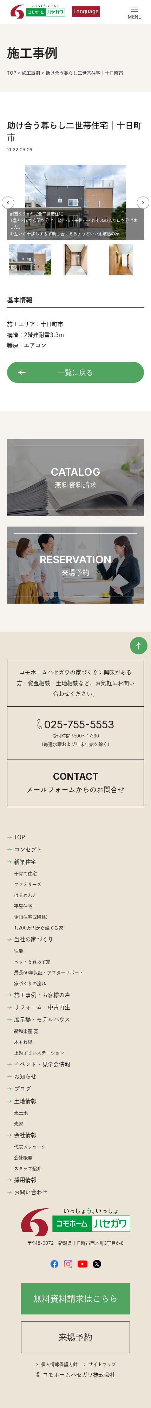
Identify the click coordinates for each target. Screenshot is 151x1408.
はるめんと (25, 895)
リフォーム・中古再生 (42, 1007)
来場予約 (75, 1337)
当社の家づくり (33, 939)
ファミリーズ (27, 884)
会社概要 (23, 1157)
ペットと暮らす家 (32, 962)
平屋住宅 (23, 906)
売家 (18, 1123)
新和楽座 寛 (26, 1031)
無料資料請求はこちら (75, 1298)
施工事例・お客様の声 (42, 995)
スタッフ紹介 (27, 1168)
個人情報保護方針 (59, 1364)
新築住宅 (25, 862)
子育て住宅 (25, 873)
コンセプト (28, 849)
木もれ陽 (23, 1042)
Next (143, 203)
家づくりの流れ (30, 983)
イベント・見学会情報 (42, 1064)
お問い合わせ (31, 1192)
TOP (19, 837)
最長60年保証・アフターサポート (49, 972)
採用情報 (25, 1180)
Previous (8, 203)
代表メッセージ (30, 1147)
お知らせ (25, 1076)
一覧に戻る (75, 372)
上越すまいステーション (39, 1053)
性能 (18, 951)
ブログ (22, 1089)
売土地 (21, 1113)
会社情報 (25, 1135)
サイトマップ (102, 1364)
